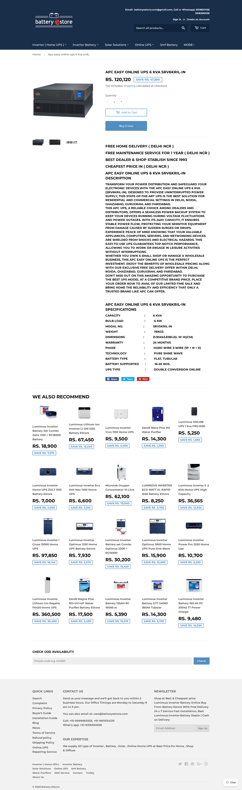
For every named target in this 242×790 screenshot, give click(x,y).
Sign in (177, 19)
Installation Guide (44, 718)
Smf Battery (169, 44)
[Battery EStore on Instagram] (206, 764)
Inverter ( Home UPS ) (48, 44)
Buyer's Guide (41, 713)
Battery (111, 746)
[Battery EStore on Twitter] (180, 764)
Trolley (90, 772)
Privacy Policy (42, 708)
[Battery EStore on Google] (199, 764)
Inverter (98, 746)
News (36, 727)
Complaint (39, 703)
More (188, 44)
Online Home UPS (139, 746)
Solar (122, 746)
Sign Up (202, 728)
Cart (203, 27)
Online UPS (143, 44)
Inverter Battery (85, 44)
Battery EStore (50, 786)
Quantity (110, 95)
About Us (38, 777)
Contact (78, 772)
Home (36, 54)
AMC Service (61, 772)
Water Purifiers (41, 772)
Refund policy (42, 737)
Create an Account (198, 19)
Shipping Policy (43, 742)
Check (201, 661)
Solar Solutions (116, 44)
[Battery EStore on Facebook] (186, 764)
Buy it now (126, 126)
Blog (35, 723)
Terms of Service (43, 732)
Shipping (130, 85)
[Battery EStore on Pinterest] (192, 764)
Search (37, 698)
